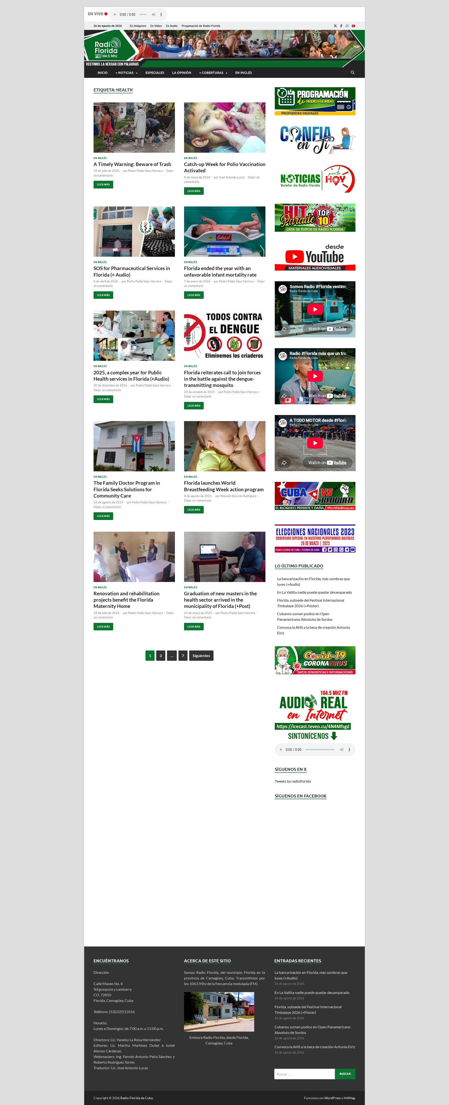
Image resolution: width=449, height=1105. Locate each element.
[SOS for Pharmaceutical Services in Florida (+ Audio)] (134, 233)
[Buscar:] (314, 1074)
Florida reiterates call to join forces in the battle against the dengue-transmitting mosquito (222, 378)
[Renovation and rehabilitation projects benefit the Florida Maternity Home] (134, 559)
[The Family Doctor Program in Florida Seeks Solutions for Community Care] (134, 448)
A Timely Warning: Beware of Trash (132, 164)
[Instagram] (347, 26)
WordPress (332, 1098)
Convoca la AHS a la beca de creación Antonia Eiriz (315, 1046)
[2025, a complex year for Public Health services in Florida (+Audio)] (134, 338)
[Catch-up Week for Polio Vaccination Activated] (224, 129)
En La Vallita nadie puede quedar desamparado (314, 592)
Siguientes (201, 655)
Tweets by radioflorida (293, 781)
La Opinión (181, 73)
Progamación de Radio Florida (201, 26)
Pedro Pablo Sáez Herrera (145, 171)
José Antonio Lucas (232, 177)
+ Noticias (125, 73)
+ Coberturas (211, 73)
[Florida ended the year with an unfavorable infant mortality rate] (224, 233)
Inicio (103, 73)
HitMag (349, 1098)
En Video (156, 26)
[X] (335, 26)
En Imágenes (138, 26)
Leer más (102, 183)
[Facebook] (341, 26)
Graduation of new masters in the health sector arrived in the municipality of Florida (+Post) (220, 599)
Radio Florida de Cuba (136, 1098)
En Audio (171, 26)
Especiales (154, 73)
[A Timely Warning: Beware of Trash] (134, 129)
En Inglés (243, 73)
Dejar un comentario (107, 390)
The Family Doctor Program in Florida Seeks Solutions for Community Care (127, 489)
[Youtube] (354, 26)
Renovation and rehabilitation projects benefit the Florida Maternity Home (126, 599)
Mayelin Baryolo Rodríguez (238, 496)
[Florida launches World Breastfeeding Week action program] (224, 448)
